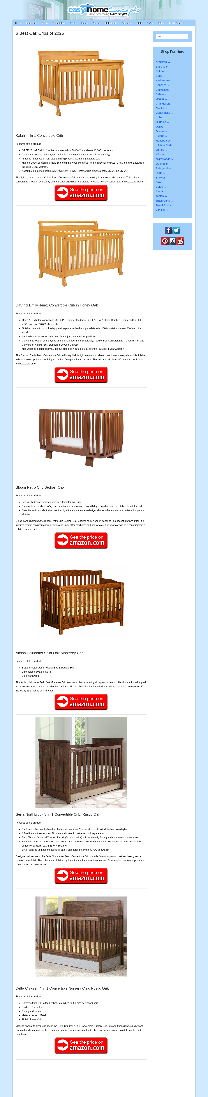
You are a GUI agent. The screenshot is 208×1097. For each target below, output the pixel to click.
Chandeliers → (165, 103)
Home (18, 23)
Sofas (150, 23)
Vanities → (162, 209)
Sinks (139, 23)
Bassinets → (163, 66)
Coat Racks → (164, 112)
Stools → (161, 191)
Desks (73, 23)
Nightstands (110, 23)
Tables (160, 23)
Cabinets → (163, 94)
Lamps (96, 23)
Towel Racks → (165, 205)
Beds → (161, 75)
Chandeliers (59, 23)
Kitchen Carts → (166, 145)
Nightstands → (165, 159)
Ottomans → (163, 163)
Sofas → (161, 186)
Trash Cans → (164, 200)
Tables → (161, 196)
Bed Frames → (165, 80)
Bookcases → (164, 89)
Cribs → (161, 117)
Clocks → (161, 108)
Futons (84, 23)
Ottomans (127, 23)
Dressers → (163, 131)
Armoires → (163, 61)
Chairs (45, 23)
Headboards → (165, 140)
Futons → (162, 135)
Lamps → (161, 149)
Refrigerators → (165, 168)
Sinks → (161, 182)
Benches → (163, 85)
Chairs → (161, 98)
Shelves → (162, 177)
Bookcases (31, 23)
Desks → (161, 126)
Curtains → (162, 122)
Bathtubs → (163, 71)
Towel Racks (175, 23)
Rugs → (161, 172)
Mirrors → (162, 154)
